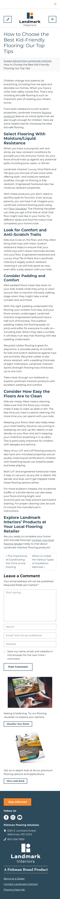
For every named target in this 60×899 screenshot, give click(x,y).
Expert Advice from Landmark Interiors (28, 60)
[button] (55, 4)
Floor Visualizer (17, 208)
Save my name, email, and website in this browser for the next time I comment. (30, 655)
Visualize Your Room (17, 724)
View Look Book (15, 781)
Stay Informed (17, 801)
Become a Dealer (14, 878)
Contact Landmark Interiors (21, 884)
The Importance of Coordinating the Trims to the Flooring (16, 561)
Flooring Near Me (14, 889)
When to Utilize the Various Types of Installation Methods (43, 561)
